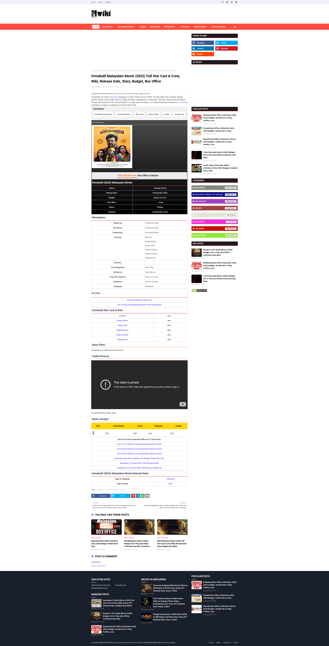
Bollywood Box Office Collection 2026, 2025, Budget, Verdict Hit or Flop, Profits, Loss (220, 118)
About (100, 2)
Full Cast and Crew (127, 175)
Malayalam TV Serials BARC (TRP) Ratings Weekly (139, 463)
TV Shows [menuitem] (185, 27)
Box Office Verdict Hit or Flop (212, 194)
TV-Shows (212, 222)
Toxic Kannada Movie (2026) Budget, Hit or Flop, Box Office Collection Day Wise (219, 155)
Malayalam (113, 97)
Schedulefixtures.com (99, 588)
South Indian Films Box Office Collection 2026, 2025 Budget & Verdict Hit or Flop (220, 168)
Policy (236, 642)
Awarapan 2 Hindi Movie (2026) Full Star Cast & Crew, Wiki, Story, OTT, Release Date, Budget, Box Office (118, 603)
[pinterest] (236, 2)
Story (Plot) (154, 114)
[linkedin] (202, 48)
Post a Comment (98, 566)
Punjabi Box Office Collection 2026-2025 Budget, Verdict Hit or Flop (219, 129)
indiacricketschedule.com (100, 585)
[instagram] (231, 2)
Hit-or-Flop (212, 201)
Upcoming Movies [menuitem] (126, 27)
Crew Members (123, 114)
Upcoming (212, 228)
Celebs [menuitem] (142, 27)
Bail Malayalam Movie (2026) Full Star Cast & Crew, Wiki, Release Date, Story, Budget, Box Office (172, 543)
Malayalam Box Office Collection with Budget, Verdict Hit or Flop (139, 458)
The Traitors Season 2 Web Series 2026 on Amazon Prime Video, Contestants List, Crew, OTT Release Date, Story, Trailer (169, 602)
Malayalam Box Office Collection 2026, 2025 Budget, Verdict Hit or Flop (104, 543)
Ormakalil (182, 102)
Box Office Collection (148, 175)
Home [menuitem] (95, 27)
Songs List (179, 114)
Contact (108, 2)
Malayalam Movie (112, 490)
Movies (99, 71)
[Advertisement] (139, 52)
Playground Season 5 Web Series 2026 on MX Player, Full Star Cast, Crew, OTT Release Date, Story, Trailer (170, 617)
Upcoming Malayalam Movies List (139, 300)
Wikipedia (171, 479)
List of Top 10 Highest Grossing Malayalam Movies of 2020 (139, 444)
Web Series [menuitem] (155, 27)
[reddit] (202, 54)
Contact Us (227, 642)
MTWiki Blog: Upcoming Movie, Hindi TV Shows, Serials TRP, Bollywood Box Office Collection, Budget (139, 642)
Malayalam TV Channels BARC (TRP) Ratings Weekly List (139, 468)
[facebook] (222, 2)
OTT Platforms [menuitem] (218, 27)
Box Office (212, 188)
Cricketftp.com (120, 585)
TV (212, 215)
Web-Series (212, 235)
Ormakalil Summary (103, 114)
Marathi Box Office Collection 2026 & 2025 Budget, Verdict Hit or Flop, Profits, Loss (219, 142)
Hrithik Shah (97, 87)
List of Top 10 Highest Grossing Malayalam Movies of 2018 (139, 454)
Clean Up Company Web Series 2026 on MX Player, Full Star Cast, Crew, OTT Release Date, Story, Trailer (170, 588)
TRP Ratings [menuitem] (169, 27)
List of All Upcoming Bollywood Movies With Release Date (139, 305)
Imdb (170, 484)
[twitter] (227, 2)
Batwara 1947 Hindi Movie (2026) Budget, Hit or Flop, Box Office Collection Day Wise (218, 252)
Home (93, 2)
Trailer (167, 114)
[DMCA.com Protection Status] (199, 291)
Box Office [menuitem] (107, 27)
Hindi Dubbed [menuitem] (200, 27)
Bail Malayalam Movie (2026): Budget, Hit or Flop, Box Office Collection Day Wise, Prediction (137, 543)
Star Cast (139, 114)
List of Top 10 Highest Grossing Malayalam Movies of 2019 (139, 449)
